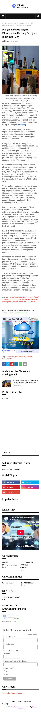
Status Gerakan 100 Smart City (11, 598)
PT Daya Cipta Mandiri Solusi (9, 566)
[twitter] (30, 482)
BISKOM (5, 562)
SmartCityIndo (13, 23)
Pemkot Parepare (12, 357)
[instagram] (30, 487)
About (19, 701)
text (7, 674)
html (7, 671)
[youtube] (11, 492)
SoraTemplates (16, 707)
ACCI (22, 571)
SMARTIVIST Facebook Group (29, 584)
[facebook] (11, 482)
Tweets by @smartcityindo (12, 693)
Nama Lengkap (8, 644)
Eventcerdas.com (20, 313)
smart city (22, 125)
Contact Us (27, 701)
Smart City (22, 357)
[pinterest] (11, 487)
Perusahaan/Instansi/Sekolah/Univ (16, 661)
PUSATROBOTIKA (27, 562)
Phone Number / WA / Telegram (11, 652)
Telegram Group (8, 583)
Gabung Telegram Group (11, 469)
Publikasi (5, 41)
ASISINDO (23, 568)
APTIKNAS (24, 565)
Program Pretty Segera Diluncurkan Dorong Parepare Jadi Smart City (25, 382)
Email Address (9, 637)
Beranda (5, 23)
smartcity (30, 357)
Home (13, 701)
